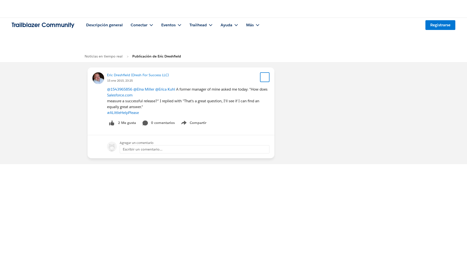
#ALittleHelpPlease (123, 112)
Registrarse (440, 25)
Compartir (197, 124)
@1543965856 (119, 89)
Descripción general (104, 25)
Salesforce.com (120, 95)
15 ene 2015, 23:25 (120, 80)
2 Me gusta (127, 123)
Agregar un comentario (136, 143)
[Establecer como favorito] (264, 77)
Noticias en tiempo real (104, 56)
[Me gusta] (111, 123)
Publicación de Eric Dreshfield (156, 56)
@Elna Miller (143, 89)
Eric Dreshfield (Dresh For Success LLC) (138, 75)
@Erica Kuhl (165, 89)
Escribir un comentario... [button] (142, 149)
